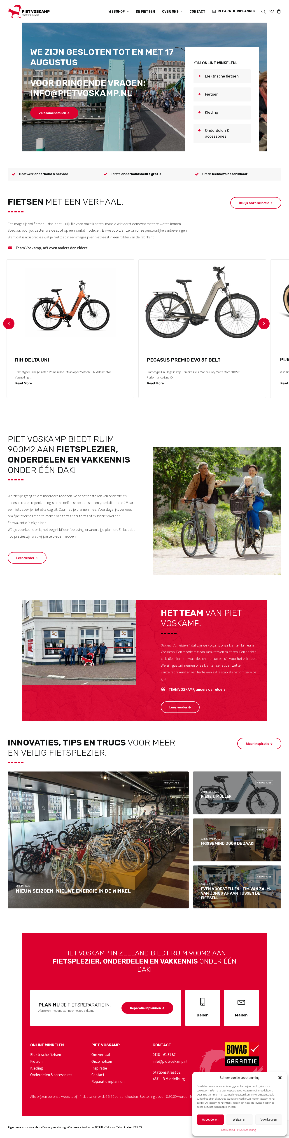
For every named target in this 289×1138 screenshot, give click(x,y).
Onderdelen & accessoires (51, 1074)
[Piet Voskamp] (29, 11)
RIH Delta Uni (32, 360)
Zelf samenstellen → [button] (54, 113)
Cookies (73, 1127)
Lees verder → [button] (27, 558)
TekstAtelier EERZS (129, 1127)
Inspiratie (99, 1068)
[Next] (264, 323)
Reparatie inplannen (237, 11)
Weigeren (239, 1119)
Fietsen (36, 1061)
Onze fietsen (101, 1061)
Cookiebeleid (228, 1129)
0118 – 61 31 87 (164, 1054)
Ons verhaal (100, 1054)
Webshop (117, 12)
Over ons (170, 12)
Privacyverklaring (246, 1129)
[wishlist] (271, 11)
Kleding (36, 1068)
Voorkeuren (269, 1119)
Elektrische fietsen (45, 1054)
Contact (197, 12)
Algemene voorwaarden (24, 1127)
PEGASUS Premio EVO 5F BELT (184, 360)
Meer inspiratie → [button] (259, 743)
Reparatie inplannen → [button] (147, 1008)
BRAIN (99, 1127)
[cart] (278, 11)
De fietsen (145, 12)
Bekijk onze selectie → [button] (256, 203)
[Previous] (9, 323)
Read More (23, 383)
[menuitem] (118, 11)
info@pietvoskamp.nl (170, 1061)
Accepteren (210, 1119)
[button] (280, 1077)
